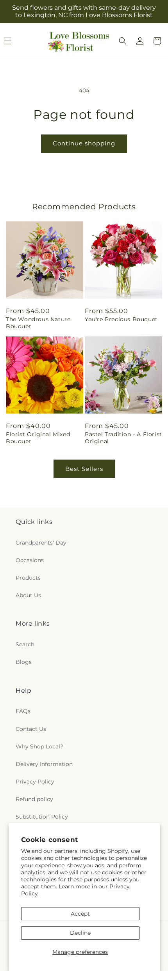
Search (25, 644)
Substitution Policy (42, 816)
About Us (28, 595)
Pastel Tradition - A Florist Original (123, 438)
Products (28, 577)
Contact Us (31, 728)
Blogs (24, 661)
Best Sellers (84, 468)
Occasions (30, 560)
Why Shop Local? (39, 746)
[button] (122, 41)
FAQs (23, 711)
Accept (80, 913)
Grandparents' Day (41, 542)
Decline (80, 932)
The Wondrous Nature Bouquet (38, 323)
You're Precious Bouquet (121, 319)
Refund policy (34, 799)
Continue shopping (84, 143)
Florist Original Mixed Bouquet (38, 438)
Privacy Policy (35, 781)
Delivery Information (44, 764)
